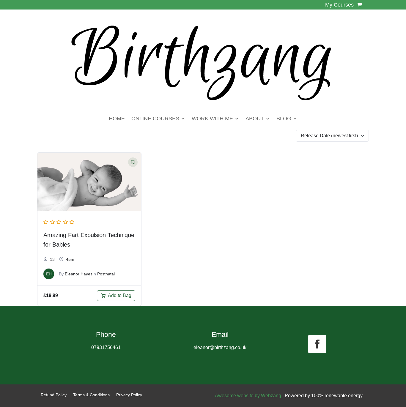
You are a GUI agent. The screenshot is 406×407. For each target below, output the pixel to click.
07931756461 (106, 347)
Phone (106, 334)
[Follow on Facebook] (317, 344)
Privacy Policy (129, 395)
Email (220, 334)
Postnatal (106, 274)
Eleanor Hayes (78, 274)
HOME (117, 119)
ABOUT (255, 119)
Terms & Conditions (91, 395)
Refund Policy (54, 395)
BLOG (283, 119)
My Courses (339, 5)
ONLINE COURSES (155, 119)
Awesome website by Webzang (248, 395)
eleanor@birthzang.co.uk (219, 347)
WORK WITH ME (212, 119)
